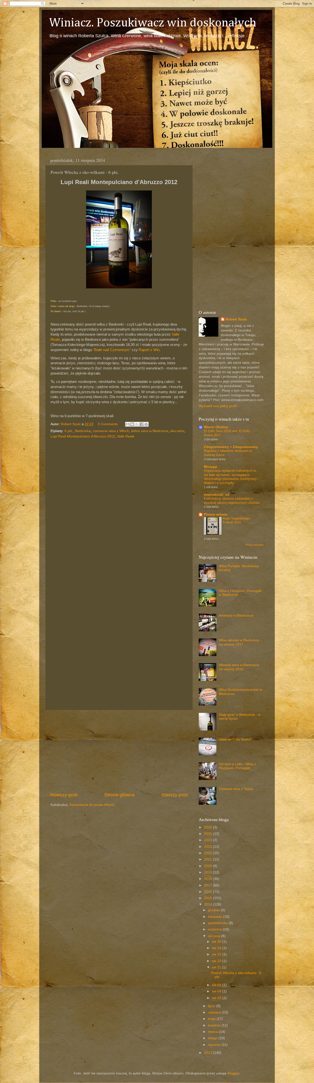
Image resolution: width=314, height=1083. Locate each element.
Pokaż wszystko (255, 544)
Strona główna (119, 794)
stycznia (215, 1045)
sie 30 (217, 941)
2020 (208, 866)
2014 (208, 904)
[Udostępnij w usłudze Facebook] (141, 424)
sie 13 (217, 961)
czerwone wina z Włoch (111, 431)
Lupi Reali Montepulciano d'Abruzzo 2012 (83, 436)
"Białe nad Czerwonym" (112, 350)
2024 (208, 840)
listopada (215, 916)
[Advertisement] (119, 751)
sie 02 (217, 998)
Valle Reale (125, 436)
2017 (208, 885)
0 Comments (108, 424)
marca (213, 1032)
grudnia (214, 910)
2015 (208, 898)
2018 (208, 879)
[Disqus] (119, 507)
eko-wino (177, 431)
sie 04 (217, 991)
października (218, 923)
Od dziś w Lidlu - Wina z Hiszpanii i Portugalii (237, 766)
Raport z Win (149, 350)
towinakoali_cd (216, 494)
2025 (208, 834)
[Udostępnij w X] (136, 424)
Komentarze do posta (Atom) (91, 805)
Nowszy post (64, 794)
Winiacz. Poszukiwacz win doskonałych (152, 23)
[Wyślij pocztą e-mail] (127, 424)
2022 (208, 853)
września (215, 929)
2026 (208, 827)
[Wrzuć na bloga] (132, 424)
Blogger (233, 1073)
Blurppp (210, 467)
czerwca (215, 1012)
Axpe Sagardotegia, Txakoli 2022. (237, 520)
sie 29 (217, 948)
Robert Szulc (236, 319)
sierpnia (214, 936)
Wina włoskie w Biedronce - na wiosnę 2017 (240, 642)
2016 (208, 892)
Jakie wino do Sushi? (235, 739)
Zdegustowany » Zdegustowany (231, 447)
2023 (208, 846)
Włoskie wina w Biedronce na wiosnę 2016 (239, 667)
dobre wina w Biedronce (149, 431)
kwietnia (215, 1025)
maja (212, 1019)
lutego (213, 1038)
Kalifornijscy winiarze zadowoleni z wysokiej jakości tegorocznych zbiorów (231, 501)
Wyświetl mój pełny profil (218, 406)
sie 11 (217, 967)
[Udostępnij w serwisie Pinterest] (146, 424)
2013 (208, 1053)
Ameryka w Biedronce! (236, 615)
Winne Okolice (216, 427)
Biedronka (83, 431)
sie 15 (217, 954)
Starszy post (174, 794)
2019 (208, 872)
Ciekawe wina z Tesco (236, 789)
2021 (208, 859)
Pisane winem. (216, 514)
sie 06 (217, 985)
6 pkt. (69, 431)
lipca (212, 1006)
